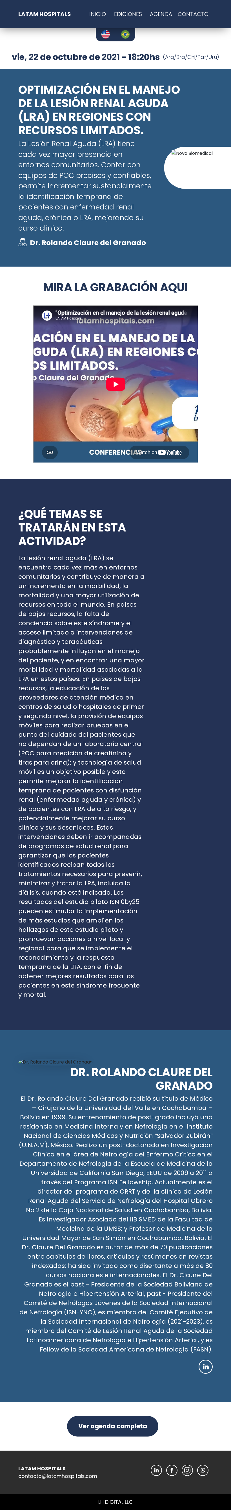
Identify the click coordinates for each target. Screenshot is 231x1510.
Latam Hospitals (44, 14)
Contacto (193, 14)
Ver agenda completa (112, 1426)
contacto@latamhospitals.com (57, 1476)
